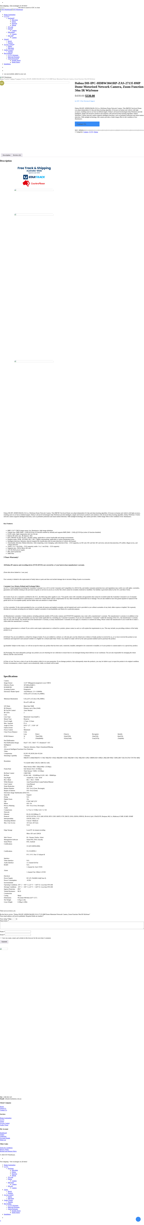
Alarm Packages (13, 1209)
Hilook (14, 1175)
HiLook (10, 1186)
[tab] (6, 155)
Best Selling (7, 1204)
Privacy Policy (4, 1149)
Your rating (4, 919)
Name (2, 931)
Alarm (2, 1121)
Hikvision (15, 1170)
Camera (18, 79)
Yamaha (10, 1202)
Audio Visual (4, 1125)
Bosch (10, 1191)
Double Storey (16, 1211)
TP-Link (10, 1177)
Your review (4, 921)
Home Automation (5, 1118)
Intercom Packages (13, 1207)
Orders (2, 1134)
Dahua (13, 79)
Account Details (5, 1138)
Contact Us (81, 124)
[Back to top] (0, 1221)
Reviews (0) (17, 155)
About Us (3, 1108)
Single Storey (16, 1212)
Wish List (3, 1140)
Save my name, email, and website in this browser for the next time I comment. (26, 938)
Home (2, 79)
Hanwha (14, 1174)
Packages (11, 1168)
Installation (7, 1214)
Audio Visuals (8, 1200)
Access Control (5, 1123)
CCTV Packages (13, 1205)
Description (6, 155)
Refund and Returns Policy (8, 1151)
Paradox (10, 1193)
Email (2, 935)
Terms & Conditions (6, 1148)
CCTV (7, 79)
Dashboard (3, 1133)
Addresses (3, 1136)
